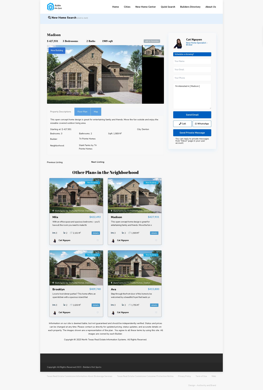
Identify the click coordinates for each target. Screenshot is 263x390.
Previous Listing (55, 162)
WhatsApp (203, 123)
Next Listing (97, 162)
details (96, 233)
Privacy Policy (184, 376)
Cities (127, 6)
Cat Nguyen (194, 39)
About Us (210, 6)
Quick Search (168, 6)
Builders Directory (190, 6)
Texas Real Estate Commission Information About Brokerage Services (79, 376)
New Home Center (145, 6)
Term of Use (201, 376)
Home (115, 6)
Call (183, 123)
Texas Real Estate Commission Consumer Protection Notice (145, 376)
